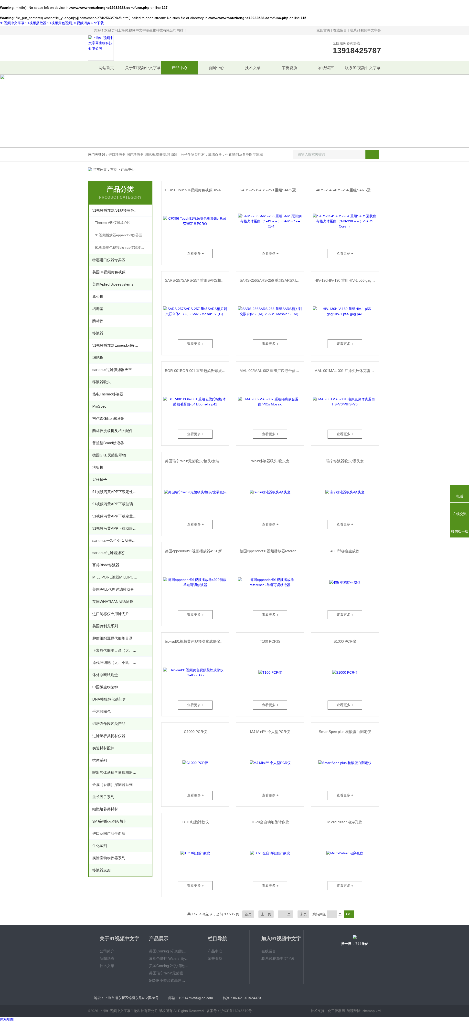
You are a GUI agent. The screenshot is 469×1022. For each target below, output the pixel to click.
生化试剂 (99, 846)
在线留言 (340, 30)
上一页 (266, 914)
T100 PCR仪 (270, 641)
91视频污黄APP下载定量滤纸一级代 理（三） (115, 516)
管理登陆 (354, 1011)
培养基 (97, 309)
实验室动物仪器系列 (108, 858)
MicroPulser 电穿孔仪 (344, 822)
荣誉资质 (289, 68)
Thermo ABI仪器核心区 (112, 223)
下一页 (285, 914)
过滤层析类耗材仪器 (108, 736)
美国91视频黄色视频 (109, 272)
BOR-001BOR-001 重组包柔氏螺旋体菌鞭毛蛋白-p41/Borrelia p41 (197, 371)
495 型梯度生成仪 (344, 551)
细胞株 (97, 357)
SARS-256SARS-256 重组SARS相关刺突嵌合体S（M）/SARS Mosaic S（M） (272, 280)
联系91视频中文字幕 (365, 30)
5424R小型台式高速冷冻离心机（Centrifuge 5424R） (169, 980)
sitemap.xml (371, 1011)
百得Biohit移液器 (105, 565)
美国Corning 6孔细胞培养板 (169, 951)
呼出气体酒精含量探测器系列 (115, 772)
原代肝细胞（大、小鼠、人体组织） (115, 663)
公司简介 (107, 951)
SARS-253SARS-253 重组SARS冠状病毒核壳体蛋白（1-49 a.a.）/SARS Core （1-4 (272, 190)
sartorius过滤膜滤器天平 (112, 370)
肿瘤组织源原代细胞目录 (112, 638)
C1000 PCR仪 (195, 732)
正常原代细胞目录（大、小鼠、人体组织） (115, 650)
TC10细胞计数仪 (195, 822)
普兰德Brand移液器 (108, 443)
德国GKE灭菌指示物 (109, 455)
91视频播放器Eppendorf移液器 (115, 345)
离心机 (97, 296)
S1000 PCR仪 (344, 641)
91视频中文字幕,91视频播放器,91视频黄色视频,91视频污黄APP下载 (52, 23)
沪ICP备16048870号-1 (237, 1011)
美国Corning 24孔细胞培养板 (169, 966)
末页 (303, 914)
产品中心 (179, 68)
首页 (113, 169)
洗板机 (97, 467)
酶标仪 (97, 321)
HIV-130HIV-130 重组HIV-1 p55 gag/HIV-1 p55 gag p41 (346, 280)
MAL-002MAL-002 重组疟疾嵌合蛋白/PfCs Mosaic (272, 371)
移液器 (97, 333)
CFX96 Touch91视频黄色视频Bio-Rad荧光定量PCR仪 (197, 190)
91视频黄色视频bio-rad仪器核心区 (121, 247)
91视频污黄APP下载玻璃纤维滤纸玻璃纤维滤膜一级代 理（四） (115, 504)
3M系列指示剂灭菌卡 (109, 821)
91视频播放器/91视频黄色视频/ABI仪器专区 (115, 210)
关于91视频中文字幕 (143, 68)
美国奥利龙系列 (105, 626)
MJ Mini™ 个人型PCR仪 (270, 732)
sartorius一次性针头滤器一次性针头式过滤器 (115, 540)
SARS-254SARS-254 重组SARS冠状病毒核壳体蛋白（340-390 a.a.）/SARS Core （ (346, 190)
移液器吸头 (101, 382)
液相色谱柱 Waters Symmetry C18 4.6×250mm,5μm (169, 958)
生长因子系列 (103, 797)
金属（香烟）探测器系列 (112, 785)
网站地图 (7, 1019)
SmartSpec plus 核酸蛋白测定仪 (345, 732)
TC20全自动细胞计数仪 (270, 822)
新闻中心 (216, 68)
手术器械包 (101, 711)
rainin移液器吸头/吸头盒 (270, 461)
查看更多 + (195, 253)
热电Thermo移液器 (107, 394)
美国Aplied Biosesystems (112, 284)
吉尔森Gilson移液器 (108, 418)
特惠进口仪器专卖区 (108, 260)
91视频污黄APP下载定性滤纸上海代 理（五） (115, 492)
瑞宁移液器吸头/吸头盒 (345, 461)
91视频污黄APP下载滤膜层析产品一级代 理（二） (115, 528)
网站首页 (106, 68)
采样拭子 (99, 479)
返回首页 (323, 30)
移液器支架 (101, 870)
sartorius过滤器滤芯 (108, 553)
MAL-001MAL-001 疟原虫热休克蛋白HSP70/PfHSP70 (346, 371)
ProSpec (99, 406)
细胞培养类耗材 (105, 809)
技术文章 (253, 68)
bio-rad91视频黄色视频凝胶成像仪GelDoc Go (197, 641)
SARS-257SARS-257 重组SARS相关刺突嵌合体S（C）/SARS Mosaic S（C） (197, 280)
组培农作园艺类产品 (108, 724)
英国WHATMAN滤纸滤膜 (112, 601)
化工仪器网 (336, 1011)
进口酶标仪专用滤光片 (110, 614)
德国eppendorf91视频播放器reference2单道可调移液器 (272, 551)
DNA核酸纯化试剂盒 (109, 699)
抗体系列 (99, 760)
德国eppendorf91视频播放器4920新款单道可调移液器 (197, 551)
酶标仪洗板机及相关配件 (112, 431)
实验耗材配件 (103, 748)
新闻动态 (107, 958)
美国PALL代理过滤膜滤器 (113, 589)
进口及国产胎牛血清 (108, 833)
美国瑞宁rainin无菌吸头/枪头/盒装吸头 (196, 461)
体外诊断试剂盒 (105, 675)
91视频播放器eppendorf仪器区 (118, 235)
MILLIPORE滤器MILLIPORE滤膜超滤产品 (115, 577)
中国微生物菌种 (105, 687)
